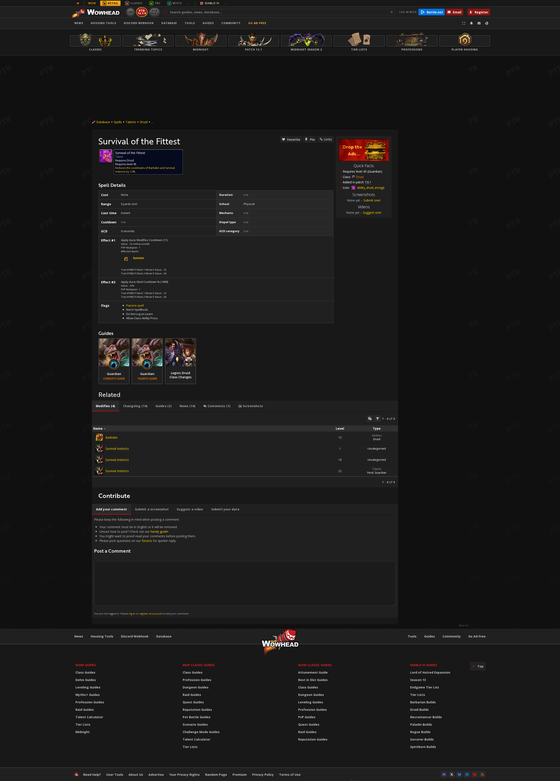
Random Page (216, 774)
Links (328, 139)
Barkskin (111, 437)
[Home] (97, 12)
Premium (240, 774)
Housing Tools (102, 636)
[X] (451, 774)
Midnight (82, 732)
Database (169, 23)
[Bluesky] (459, 774)
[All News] (77, 3)
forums (147, 541)
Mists (177, 3)
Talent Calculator (89, 717)
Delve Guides (85, 680)
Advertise (156, 774)
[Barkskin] (99, 437)
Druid (143, 122)
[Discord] (444, 774)
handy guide (159, 531)
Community (231, 23)
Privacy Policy (263, 774)
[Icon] (106, 156)
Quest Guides (193, 702)
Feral (370, 473)
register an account (150, 613)
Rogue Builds (420, 732)
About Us (136, 774)
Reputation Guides (197, 709)
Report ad (463, 625)
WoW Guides (85, 665)
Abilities (377, 435)
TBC (158, 3)
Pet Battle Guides (196, 717)
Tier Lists (82, 724)
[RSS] (482, 774)
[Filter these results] (377, 418)
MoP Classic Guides (199, 665)
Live (130, 12)
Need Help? (92, 774)
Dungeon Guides (195, 687)
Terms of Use (290, 774)
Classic (136, 3)
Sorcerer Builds (422, 739)
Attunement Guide (313, 672)
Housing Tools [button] (103, 23)
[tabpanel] (245, 449)
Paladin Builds (421, 724)
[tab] (105, 406)
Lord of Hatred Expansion (430, 672)
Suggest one (372, 212)
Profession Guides (89, 702)
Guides (208, 23)
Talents (131, 122)
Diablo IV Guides (423, 665)
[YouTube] (474, 774)
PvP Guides (306, 717)
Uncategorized (377, 448)
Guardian (380, 473)
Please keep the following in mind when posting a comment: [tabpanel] (145, 566)
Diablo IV (212, 3)
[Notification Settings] (471, 23)
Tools (412, 636)
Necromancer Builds (426, 717)
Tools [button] (190, 23)
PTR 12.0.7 (154, 12)
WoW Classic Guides (315, 665)
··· (189, 3)
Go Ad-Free (257, 23)
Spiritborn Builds (423, 747)
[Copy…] (370, 418)
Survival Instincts (117, 449)
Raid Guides (84, 709)
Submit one (372, 200)
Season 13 (418, 680)
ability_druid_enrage (370, 188)
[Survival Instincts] (99, 448)
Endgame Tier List (424, 687)
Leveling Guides (87, 687)
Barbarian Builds (423, 702)
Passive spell (135, 305)
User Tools (114, 774)
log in (132, 613)
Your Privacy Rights (184, 774)
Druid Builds (419, 709)
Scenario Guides (195, 724)
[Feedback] (479, 23)
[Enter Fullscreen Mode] (463, 23)
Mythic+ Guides (87, 695)
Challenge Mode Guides (201, 732)
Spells (118, 122)
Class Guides (85, 672)
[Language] (486, 23)
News (78, 23)
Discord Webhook (139, 23)
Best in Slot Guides (313, 680)
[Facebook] (467, 774)
